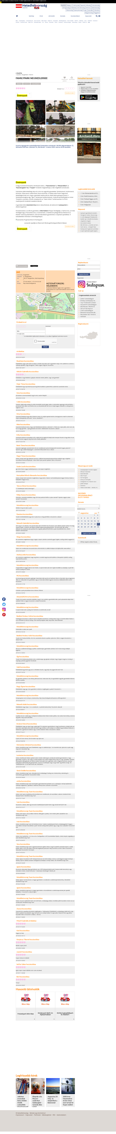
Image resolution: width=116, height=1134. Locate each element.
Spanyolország (78, 10)
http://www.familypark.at (29, 283)
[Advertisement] (45, 165)
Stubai (80, 22)
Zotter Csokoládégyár (87, 298)
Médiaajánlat (46, 1115)
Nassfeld (51, 22)
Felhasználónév (81, 265)
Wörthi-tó (85, 22)
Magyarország (89, 13)
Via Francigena (84, 477)
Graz (85, 20)
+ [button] (17, 295)
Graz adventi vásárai (85, 223)
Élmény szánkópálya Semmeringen (88, 300)
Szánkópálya (22, 20)
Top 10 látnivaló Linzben (88, 302)
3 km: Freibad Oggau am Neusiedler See (93, 199)
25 (82, 527)
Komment (48, 326)
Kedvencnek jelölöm (22, 266)
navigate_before (79, 513)
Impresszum (20, 1115)
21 (91, 524)
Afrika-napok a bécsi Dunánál (89, 542)
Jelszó (78, 269)
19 (85, 524)
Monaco (88, 8)
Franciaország (96, 5)
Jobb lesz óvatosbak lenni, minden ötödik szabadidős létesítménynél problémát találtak (22, 1104)
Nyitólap (31, 16)
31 (78, 530)
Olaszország (69, 10)
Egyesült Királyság (85, 5)
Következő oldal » (69, 93)
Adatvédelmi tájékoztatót (32, 336)
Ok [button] (0, 2)
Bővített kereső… (81, 509)
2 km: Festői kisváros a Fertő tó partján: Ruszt (94, 196)
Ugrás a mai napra (89, 533)
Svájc (85, 10)
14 (91, 521)
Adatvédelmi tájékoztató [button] (39, 1)
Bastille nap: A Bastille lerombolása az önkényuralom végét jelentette (98, 219)
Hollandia (73, 8)
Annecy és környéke (85, 479)
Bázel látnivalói (84, 473)
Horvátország (81, 8)
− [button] (17, 298)
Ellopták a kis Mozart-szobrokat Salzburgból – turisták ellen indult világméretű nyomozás (37, 1104)
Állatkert (19, 84)
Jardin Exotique (84, 483)
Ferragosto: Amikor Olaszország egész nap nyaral (93, 215)
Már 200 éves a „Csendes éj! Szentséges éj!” (91, 225)
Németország (96, 8)
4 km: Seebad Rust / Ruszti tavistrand (91, 202)
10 (78, 521)
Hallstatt (90, 20)
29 (95, 527)
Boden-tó (50, 20)
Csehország (76, 5)
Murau (46, 22)
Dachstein (55, 20)
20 (88, 524)
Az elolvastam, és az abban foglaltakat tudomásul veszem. (46, 336)
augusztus (84, 513)
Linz (43, 22)
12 (85, 521)
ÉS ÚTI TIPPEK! (83, 497)
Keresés (62, 16)
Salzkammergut (67, 22)
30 (98, 527)
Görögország (66, 8)
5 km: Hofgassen (85, 205)
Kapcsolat (88, 16)
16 (98, 521)
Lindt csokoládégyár (86, 310)
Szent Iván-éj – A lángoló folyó (88, 227)
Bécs (17, 20)
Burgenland (25, 74)
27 (88, 527)
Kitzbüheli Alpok (37, 22)
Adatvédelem (61, 1115)
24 (78, 527)
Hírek (41, 16)
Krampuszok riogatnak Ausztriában (89, 229)
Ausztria (63, 5)
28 (91, 527)
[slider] (69, 88)
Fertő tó (76, 20)
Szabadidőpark (36, 84)
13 (88, 521)
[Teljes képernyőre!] (18, 300)
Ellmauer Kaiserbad (85, 471)
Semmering (74, 22)
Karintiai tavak (24, 22)
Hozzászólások (75, 16)
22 (95, 524)
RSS (54, 1115)
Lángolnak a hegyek (85, 221)
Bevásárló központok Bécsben (88, 312)
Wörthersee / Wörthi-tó (87, 306)
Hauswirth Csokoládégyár (88, 304)
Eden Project (83, 475)
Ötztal (56, 22)
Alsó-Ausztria (37, 20)
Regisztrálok (80, 278)
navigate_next (99, 508)
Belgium (69, 5)
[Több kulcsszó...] (89, 22)
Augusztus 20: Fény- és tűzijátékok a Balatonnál (53, 1100)
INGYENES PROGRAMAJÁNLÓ (85, 494)
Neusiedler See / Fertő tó (88, 314)
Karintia (17, 22)
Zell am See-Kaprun (86, 308)
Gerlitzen (81, 20)
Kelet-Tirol (30, 22)
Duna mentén (70, 20)
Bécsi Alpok (44, 20)
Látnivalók (51, 16)
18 (82, 524)
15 (95, 521)
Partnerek (37, 1115)
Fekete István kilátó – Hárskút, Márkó (90, 487)
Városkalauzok (29, 20)
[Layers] (72, 296)
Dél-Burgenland (62, 20)
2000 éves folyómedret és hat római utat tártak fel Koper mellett (68, 1101)
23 (98, 524)
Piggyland (97, 13)
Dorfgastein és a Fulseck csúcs (88, 481)
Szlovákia (90, 10)
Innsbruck (95, 20)
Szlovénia (97, 10)
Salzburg (60, 22)
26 (85, 527)
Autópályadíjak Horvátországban (88, 469)
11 (82, 521)
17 (78, 524)
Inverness (82, 485)
